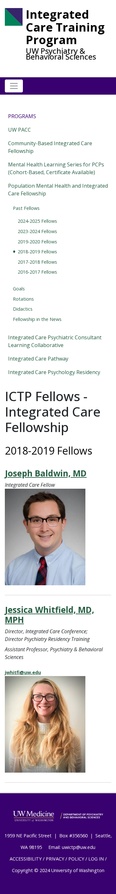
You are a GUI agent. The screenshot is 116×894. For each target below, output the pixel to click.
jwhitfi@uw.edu (23, 672)
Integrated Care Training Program (65, 27)
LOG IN (96, 859)
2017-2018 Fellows (37, 262)
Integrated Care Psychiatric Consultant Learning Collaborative (55, 341)
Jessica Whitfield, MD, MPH (49, 615)
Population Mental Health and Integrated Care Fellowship (58, 189)
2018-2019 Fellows (37, 252)
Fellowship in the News (37, 319)
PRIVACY (55, 859)
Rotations (23, 299)
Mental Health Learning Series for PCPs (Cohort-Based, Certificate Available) (56, 168)
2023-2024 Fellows (37, 231)
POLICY (76, 859)
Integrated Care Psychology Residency (54, 372)
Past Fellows (26, 208)
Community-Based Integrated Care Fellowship (50, 147)
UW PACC (19, 129)
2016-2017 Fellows (37, 272)
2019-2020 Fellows (37, 242)
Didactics (23, 309)
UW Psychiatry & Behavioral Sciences (61, 54)
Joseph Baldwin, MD (46, 473)
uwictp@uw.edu (78, 847)
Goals (19, 289)
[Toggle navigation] (14, 86)
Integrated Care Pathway (38, 358)
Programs (22, 116)
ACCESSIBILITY (26, 859)
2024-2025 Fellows (37, 221)
